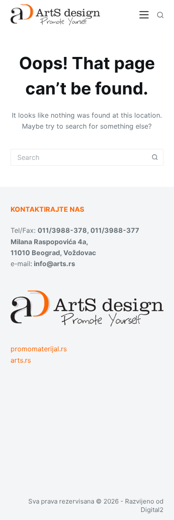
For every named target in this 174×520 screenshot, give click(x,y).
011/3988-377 (114, 230)
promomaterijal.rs (39, 349)
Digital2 (152, 510)
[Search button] (155, 157)
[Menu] (144, 14)
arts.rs (21, 360)
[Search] (160, 15)
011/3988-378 (62, 230)
